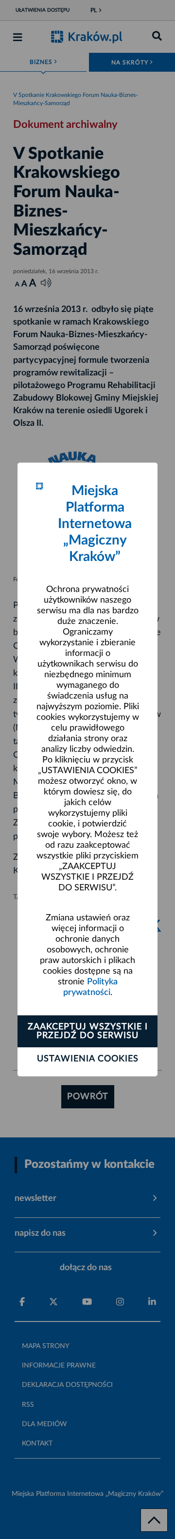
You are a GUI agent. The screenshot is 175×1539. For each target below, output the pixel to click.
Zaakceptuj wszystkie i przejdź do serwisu (88, 1031)
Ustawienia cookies (88, 1059)
